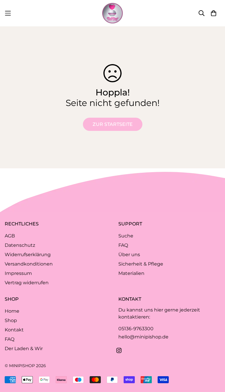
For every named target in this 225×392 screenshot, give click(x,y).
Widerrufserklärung (28, 254)
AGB (10, 236)
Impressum (18, 273)
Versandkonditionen (29, 264)
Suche (125, 236)
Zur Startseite (113, 124)
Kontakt (14, 330)
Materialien (131, 273)
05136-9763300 (136, 328)
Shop (11, 320)
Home (12, 311)
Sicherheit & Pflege (140, 264)
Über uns (129, 254)
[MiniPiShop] (112, 13)
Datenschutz (20, 245)
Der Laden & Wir (24, 348)
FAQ (123, 245)
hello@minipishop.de (143, 337)
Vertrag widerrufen (27, 282)
